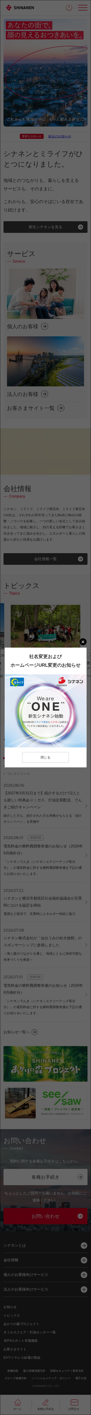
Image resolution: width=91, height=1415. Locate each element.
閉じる (45, 757)
